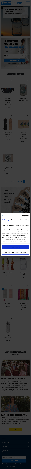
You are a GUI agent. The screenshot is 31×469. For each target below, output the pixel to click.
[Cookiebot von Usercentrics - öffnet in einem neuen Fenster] (22, 215)
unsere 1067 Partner (12, 228)
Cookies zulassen (15, 247)
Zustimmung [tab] (5, 220)
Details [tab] (13, 220)
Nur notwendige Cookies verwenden (15, 252)
